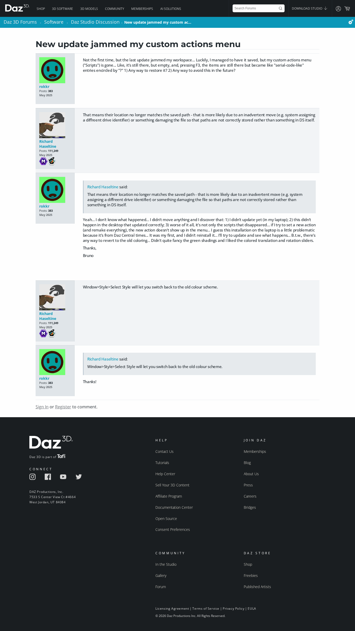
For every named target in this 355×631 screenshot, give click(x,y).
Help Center (165, 473)
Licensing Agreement (172, 608)
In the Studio (165, 564)
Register (63, 407)
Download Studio (307, 8)
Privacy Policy (233, 608)
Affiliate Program (168, 496)
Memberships (142, 9)
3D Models (89, 9)
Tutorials (162, 462)
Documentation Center (174, 507)
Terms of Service (205, 608)
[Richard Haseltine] (55, 125)
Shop (41, 9)
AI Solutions (170, 9)
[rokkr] (55, 70)
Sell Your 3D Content (172, 484)
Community (114, 9)
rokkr (44, 86)
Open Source (166, 518)
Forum (160, 586)
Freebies (251, 575)
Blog (247, 462)
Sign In (42, 407)
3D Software (62, 9)
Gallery (160, 575)
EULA (252, 608)
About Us (251, 473)
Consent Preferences (172, 529)
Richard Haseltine (47, 144)
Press (248, 484)
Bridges (250, 507)
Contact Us (164, 451)
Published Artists (257, 586)
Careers (250, 496)
